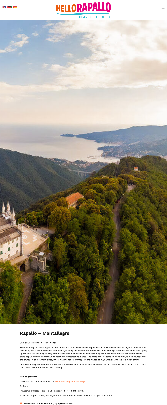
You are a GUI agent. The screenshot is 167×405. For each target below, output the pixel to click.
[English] (3, 7)
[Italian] (12, 7)
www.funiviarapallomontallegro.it (71, 381)
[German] (9, 7)
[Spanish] (15, 7)
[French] (6, 7)
